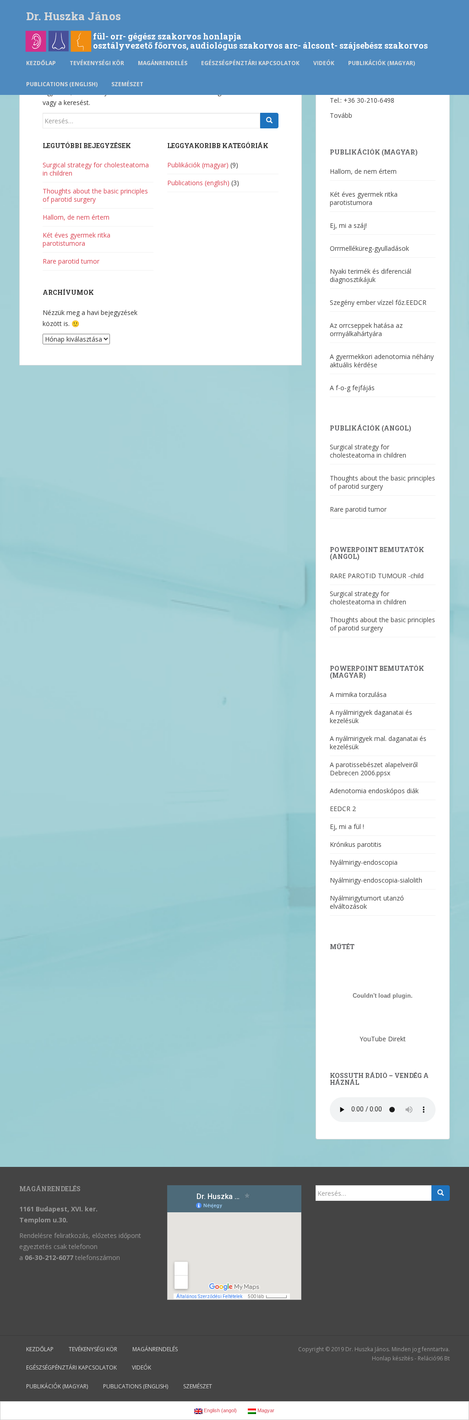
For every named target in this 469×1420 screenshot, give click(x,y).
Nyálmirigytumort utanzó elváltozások (367, 902)
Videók (323, 63)
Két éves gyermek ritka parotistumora (76, 239)
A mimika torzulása (358, 694)
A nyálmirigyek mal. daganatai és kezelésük (378, 742)
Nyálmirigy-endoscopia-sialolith (376, 880)
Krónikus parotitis (356, 844)
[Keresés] (269, 120)
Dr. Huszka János (73, 16)
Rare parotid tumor (71, 261)
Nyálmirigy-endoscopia (364, 862)
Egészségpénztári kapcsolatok (250, 63)
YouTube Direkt (383, 1038)
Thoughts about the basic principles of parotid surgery (95, 195)
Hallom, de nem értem (76, 217)
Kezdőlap (41, 63)
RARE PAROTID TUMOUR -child (377, 575)
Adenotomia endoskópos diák (374, 790)
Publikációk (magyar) (381, 63)
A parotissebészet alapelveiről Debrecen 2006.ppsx (374, 768)
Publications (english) (62, 84)
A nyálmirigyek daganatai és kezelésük (371, 716)
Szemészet (127, 84)
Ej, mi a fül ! (347, 826)
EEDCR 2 (343, 808)
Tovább (341, 115)
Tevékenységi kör (97, 63)
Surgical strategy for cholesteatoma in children (96, 168)
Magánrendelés (162, 63)
